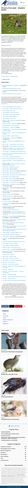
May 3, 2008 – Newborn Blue (9, 178)
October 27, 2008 (7, 201)
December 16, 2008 (7, 206)
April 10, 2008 (6, 169)
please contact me (22, 469)
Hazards (2, 417)
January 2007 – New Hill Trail (9, 127)
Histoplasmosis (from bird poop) (10, 419)
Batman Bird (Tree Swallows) (17, 146)
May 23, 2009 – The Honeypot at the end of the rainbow (14, 226)
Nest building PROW (12, 213)
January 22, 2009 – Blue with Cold (11, 209)
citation (8, 474)
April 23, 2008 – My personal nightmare (12, 173)
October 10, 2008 (7, 198)
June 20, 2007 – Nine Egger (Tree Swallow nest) (14, 151)
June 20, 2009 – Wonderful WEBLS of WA (12, 232)
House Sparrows (17, 41)
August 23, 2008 (6, 194)
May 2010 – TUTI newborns (9, 262)
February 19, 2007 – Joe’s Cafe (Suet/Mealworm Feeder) (14, 133)
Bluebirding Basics (5, 432)
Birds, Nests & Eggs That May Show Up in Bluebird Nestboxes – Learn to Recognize (13, 438)
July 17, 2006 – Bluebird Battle (10, 116)
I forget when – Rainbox (8, 254)
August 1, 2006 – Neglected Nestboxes (12, 120)
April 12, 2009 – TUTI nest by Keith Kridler (12, 260)
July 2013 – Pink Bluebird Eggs (9, 274)
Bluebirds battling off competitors (11, 85)
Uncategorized (4, 350)
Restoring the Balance (7, 397)
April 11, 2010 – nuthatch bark (9, 256)
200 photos (4, 38)
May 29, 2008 (6, 187)
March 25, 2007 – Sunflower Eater (10, 136)
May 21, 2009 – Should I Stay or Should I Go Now (14, 219)
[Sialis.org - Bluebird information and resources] (9, 2)
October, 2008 (6, 203)
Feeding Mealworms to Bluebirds (9, 440)
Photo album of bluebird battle (10, 76)
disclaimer (10, 482)
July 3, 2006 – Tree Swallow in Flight (11, 114)
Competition (6, 90)
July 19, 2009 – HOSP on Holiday (10, 243)
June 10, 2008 (6, 191)
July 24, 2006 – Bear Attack (9, 118)
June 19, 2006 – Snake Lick (9, 110)
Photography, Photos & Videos (7, 5)
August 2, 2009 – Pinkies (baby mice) (11, 247)
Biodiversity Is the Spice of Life (9, 374)
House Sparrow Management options (12, 88)
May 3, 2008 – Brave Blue (8, 180)
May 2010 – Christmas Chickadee (11, 264)
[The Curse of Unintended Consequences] (14, 341)
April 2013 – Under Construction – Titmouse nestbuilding (13, 272)
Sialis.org (3, 474)
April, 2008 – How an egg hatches (11, 176)
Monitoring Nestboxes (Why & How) (10, 433)
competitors (4, 41)
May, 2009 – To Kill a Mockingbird (10, 216)
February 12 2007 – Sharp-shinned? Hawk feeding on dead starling (14, 130)
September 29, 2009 (7, 251)
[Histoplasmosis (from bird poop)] (14, 408)
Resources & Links (5, 435)
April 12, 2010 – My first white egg (10, 258)
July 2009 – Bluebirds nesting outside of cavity (14, 241)
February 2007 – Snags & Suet (10, 138)
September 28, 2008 (7, 196)
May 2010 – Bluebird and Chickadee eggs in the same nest (14, 266)
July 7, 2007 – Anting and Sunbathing (11, 156)
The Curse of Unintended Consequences (12, 352)
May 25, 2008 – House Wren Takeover (12, 184)
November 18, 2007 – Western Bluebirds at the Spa (14, 161)
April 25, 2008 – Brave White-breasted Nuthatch (14, 174)
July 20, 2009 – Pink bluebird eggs (10, 245)
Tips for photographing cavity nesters (12, 106)
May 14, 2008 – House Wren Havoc (11, 182)
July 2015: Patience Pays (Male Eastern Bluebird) (14, 280)
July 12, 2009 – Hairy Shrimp (9, 236)
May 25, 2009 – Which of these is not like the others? (13, 223)
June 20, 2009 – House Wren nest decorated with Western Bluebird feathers (14, 230)
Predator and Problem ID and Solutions (12, 93)
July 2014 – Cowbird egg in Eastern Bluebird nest (14, 276)
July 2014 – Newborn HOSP (9, 278)
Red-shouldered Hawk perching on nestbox (13, 158)
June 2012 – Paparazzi (8, 269)
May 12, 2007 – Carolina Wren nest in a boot (13, 144)
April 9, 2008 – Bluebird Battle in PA (11, 167)
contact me (4, 103)
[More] (24, 306)
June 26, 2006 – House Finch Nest (11, 112)
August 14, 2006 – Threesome (10, 123)
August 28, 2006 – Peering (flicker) (11, 125)
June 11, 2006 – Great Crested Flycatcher (12, 108)
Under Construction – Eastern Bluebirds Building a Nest (14, 164)
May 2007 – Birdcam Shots (9, 141)
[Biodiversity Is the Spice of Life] (14, 363)
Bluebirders (3, 395)
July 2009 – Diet (6, 238)
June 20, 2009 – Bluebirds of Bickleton (12, 234)
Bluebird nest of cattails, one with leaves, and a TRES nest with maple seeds (14, 149)
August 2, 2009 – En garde (9, 249)
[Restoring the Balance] (14, 386)
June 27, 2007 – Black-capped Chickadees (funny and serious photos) (15, 154)
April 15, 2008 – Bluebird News (10, 171)
